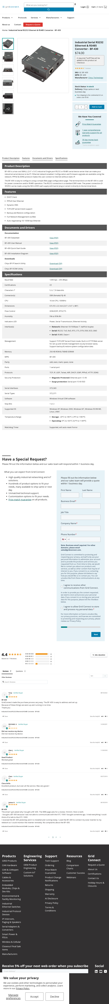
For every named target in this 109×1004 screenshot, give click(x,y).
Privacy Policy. (23, 988)
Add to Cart (97, 107)
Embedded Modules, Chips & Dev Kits (11, 888)
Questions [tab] (19, 671)
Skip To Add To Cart (11, 36)
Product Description (10, 158)
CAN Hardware (9, 865)
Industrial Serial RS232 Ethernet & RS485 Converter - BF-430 (20, 711)
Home (4, 30)
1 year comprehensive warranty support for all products (92, 133)
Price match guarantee (20, 499)
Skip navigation (6, 2)
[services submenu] (40, 17)
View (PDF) (54, 238)
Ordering (49, 865)
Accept (34, 996)
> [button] (60, 837)
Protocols (22, 17)
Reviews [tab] (6, 671)
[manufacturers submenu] (61, 17)
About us (6, 24)
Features (26, 158)
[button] (75, 5)
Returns (49, 885)
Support (70, 17)
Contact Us (93, 878)
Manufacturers (52, 17)
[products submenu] (12, 17)
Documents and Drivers (42, 158)
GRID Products (9, 860)
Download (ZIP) (56, 263)
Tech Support (52, 860)
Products (6, 17)
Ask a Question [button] (100, 655)
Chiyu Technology (95, 77)
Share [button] (6, 716)
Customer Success (76, 872)
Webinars (71, 877)
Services (34, 17)
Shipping (49, 889)
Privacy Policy (51, 903)
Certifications (94, 873)
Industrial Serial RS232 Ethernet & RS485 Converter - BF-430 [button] (35, 30)
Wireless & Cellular (11, 941)
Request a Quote (33, 24)
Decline (54, 996)
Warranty (49, 894)
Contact (17, 24)
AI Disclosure (51, 898)
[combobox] (49, 5)
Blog (69, 860)
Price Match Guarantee (91, 124)
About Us (92, 869)
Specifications (61, 158)
